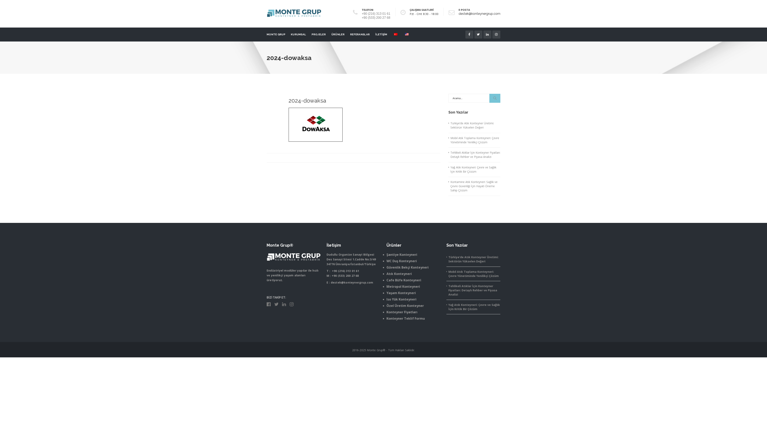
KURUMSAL (298, 34)
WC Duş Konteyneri (401, 261)
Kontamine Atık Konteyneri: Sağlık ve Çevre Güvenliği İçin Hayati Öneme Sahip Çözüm (474, 186)
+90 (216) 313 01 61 (345, 271)
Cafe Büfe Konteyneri (403, 280)
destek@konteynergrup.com (479, 14)
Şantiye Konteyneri (401, 254)
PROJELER (319, 34)
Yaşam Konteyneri (401, 293)
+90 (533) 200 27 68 (345, 276)
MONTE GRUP (276, 34)
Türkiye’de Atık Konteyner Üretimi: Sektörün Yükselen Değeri (472, 125)
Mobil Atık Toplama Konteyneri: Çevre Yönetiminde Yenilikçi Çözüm (474, 140)
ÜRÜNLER (338, 34)
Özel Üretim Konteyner (405, 305)
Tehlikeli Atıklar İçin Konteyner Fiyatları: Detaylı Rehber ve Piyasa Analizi (475, 155)
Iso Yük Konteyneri (401, 299)
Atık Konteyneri (399, 274)
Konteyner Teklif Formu (405, 318)
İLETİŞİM (381, 34)
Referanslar (360, 34)
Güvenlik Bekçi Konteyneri (407, 267)
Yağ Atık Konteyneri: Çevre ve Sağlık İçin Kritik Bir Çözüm (473, 169)
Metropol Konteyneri (403, 286)
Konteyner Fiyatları (401, 312)
